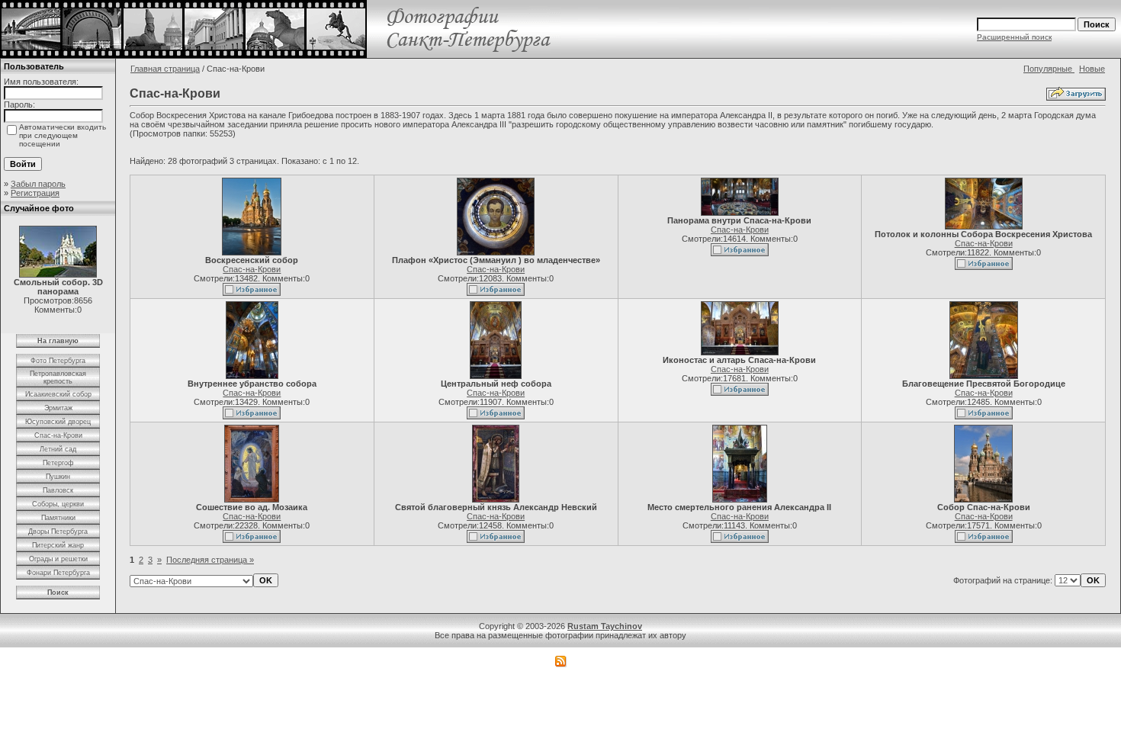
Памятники (58, 518)
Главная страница (165, 68)
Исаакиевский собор (58, 394)
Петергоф (58, 463)
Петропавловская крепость (58, 377)
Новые (1092, 68)
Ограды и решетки (58, 559)
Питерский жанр (58, 545)
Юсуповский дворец (58, 422)
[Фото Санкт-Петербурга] (280, 54)
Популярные (1048, 68)
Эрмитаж (58, 408)
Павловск (58, 490)
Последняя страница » (210, 559)
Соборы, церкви (58, 504)
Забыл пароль (38, 183)
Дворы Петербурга (58, 531)
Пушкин (58, 476)
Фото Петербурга (58, 360)
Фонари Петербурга (58, 572)
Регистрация (35, 193)
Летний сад (58, 449)
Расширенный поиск (1014, 37)
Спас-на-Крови (58, 435)
